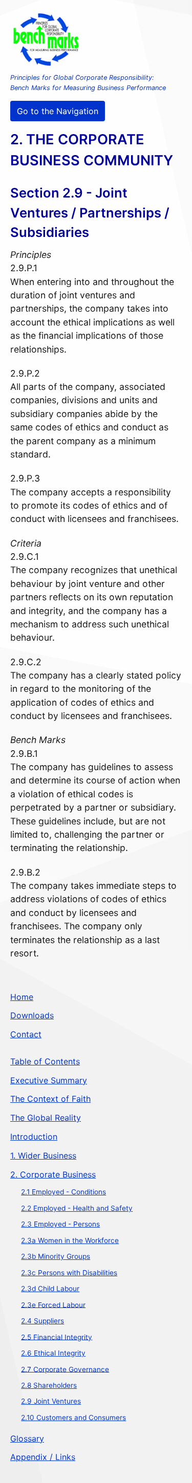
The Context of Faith (50, 1099)
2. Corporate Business (53, 1174)
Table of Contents (45, 1061)
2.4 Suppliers (42, 1321)
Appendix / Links (42, 1457)
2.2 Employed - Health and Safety (77, 1208)
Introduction (33, 1136)
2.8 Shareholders (49, 1385)
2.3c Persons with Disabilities (69, 1273)
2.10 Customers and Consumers (73, 1417)
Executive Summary (48, 1080)
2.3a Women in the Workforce (70, 1240)
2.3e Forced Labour (53, 1304)
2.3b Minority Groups (55, 1256)
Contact (25, 1034)
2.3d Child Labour (50, 1288)
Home (21, 997)
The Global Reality (45, 1118)
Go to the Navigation (57, 111)
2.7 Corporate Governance (65, 1369)
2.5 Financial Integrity (56, 1337)
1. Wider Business (43, 1155)
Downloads (32, 1015)
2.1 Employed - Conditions (63, 1192)
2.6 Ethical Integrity (53, 1353)
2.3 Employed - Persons (60, 1224)
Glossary (27, 1438)
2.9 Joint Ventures (51, 1401)
